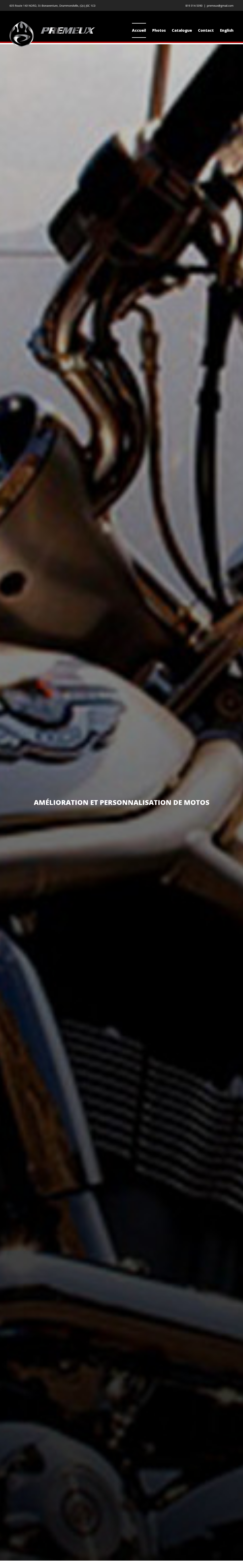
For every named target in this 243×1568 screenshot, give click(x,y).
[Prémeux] (52, 34)
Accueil (139, 30)
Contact (206, 30)
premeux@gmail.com (220, 5)
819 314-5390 (193, 5)
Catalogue (182, 30)
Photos (159, 30)
